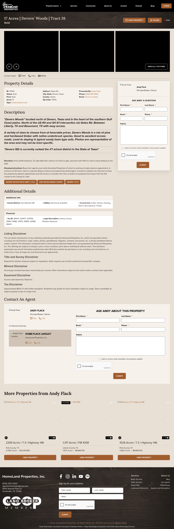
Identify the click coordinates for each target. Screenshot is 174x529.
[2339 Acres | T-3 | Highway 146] (30, 420)
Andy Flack (96, 91)
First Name (125, 105)
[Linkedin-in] (74, 476)
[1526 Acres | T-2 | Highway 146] (144, 420)
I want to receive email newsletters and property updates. (145, 148)
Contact (123, 6)
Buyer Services (136, 479)
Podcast (139, 6)
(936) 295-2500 (91, 94)
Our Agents (165, 482)
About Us (108, 6)
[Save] (54, 402)
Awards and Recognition (160, 488)
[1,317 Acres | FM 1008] (87, 420)
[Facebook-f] (61, 476)
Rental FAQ (135, 485)
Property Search (52, 6)
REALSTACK (121, 522)
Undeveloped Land (19, 102)
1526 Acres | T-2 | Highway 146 (138, 443)
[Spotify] (87, 476)
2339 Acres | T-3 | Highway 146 (25, 443)
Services (73, 6)
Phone (148, 114)
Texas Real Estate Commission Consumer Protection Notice (61, 526)
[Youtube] (81, 476)
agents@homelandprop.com (15, 486)
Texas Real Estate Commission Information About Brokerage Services (109, 526)
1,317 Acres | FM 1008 (76, 443)
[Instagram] (67, 476)
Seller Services (136, 482)
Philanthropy (165, 485)
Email (123, 114)
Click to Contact (91, 97)
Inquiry (123, 123)
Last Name (150, 105)
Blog (152, 6)
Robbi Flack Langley (38, 334)
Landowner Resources (139, 488)
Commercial (90, 6)
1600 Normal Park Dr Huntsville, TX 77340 (12, 490)
